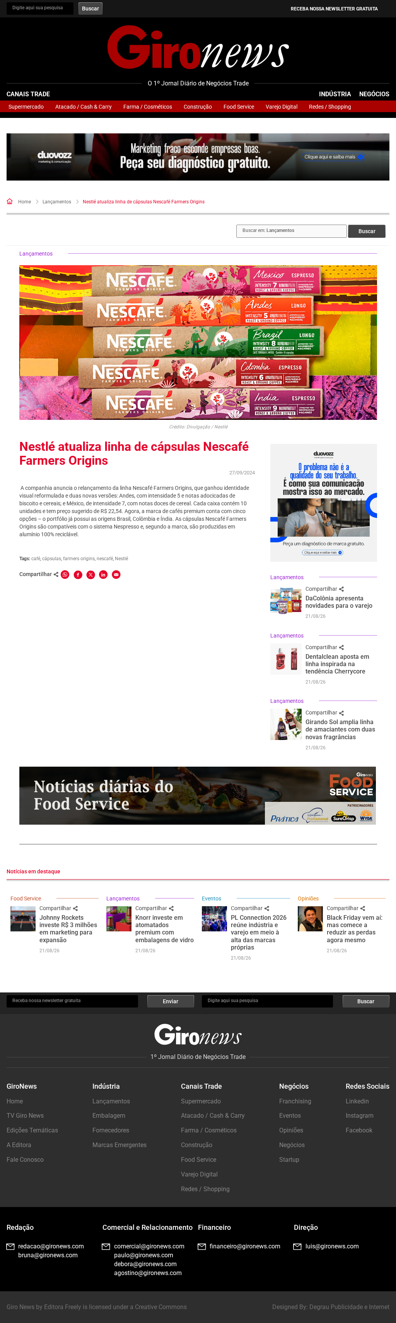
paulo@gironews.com (143, 1255)
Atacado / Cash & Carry (83, 107)
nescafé (105, 558)
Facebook (359, 1130)
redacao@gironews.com (51, 1246)
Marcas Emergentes (119, 1145)
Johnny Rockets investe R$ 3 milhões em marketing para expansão (68, 929)
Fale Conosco (25, 1159)
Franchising (295, 1101)
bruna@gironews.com (48, 1255)
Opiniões (308, 898)
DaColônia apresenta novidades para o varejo (339, 602)
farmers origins (79, 558)
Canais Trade (28, 94)
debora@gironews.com (145, 1264)
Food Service (239, 107)
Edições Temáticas (32, 1130)
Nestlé (121, 558)
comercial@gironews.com (149, 1246)
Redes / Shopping (330, 107)
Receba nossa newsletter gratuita (334, 9)
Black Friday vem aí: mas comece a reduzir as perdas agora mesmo (354, 929)
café (35, 558)
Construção (198, 107)
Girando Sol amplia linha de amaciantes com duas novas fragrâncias (340, 729)
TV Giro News (25, 1115)
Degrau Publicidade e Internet (349, 1307)
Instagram (360, 1115)
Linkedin (357, 1101)
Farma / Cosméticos (147, 107)
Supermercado (26, 107)
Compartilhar (322, 589)
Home (24, 202)
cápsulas (51, 558)
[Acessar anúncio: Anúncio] (198, 157)
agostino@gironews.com (148, 1273)
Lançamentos (57, 202)
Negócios (374, 94)
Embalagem (108, 1115)
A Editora (19, 1145)
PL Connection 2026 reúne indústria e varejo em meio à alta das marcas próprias (259, 932)
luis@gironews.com (332, 1246)
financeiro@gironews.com (245, 1246)
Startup (289, 1159)
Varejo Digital (281, 107)
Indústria (335, 94)
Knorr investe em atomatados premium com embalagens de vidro (164, 929)
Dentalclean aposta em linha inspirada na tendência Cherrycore (337, 664)
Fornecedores (110, 1130)
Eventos (211, 898)
